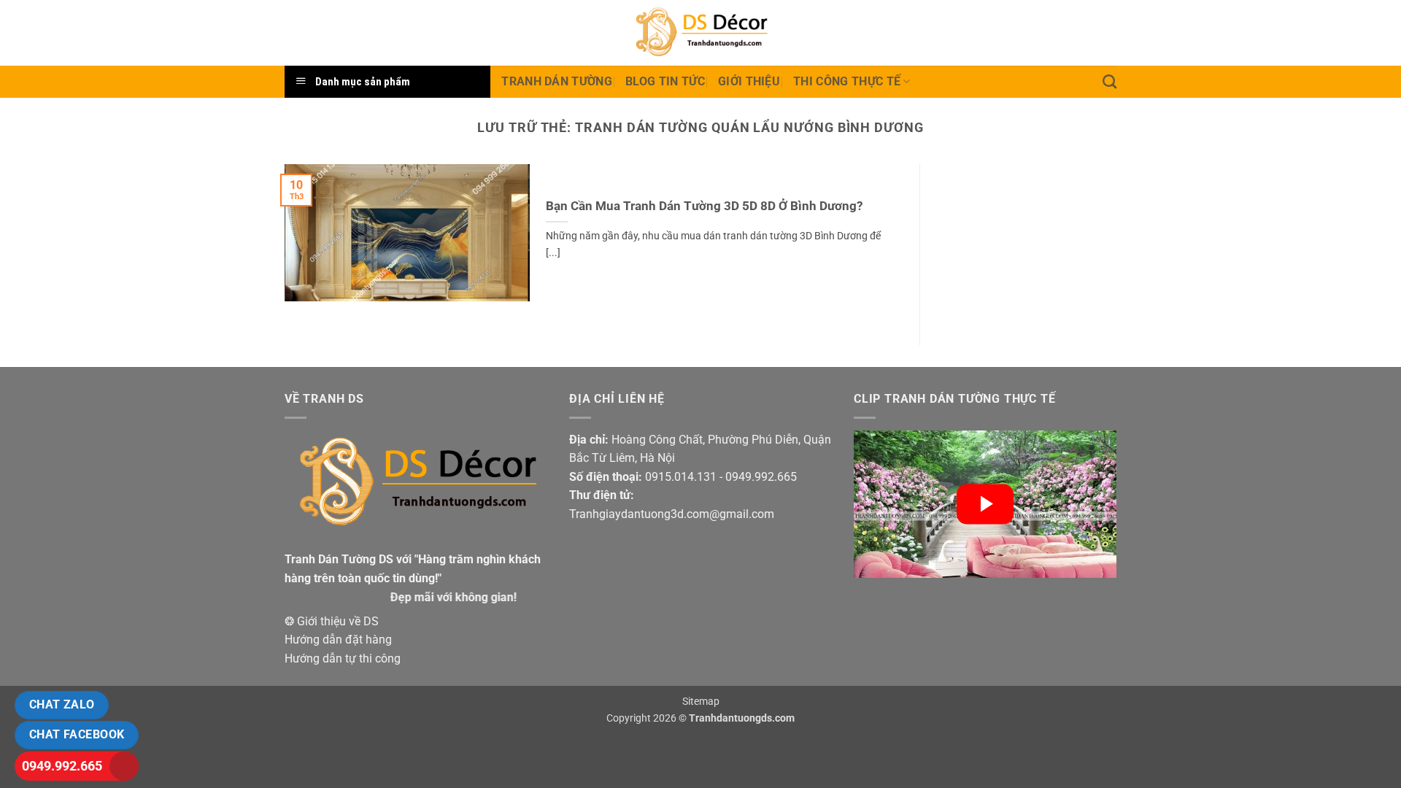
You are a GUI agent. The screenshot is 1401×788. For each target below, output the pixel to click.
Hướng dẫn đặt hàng (338, 639)
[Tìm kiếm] (1109, 81)
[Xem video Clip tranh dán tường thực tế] (985, 504)
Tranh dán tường (556, 81)
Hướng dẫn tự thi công (343, 658)
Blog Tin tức (665, 81)
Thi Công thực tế (846, 81)
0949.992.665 (62, 765)
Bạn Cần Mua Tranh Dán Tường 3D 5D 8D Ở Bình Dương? (704, 206)
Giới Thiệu (749, 81)
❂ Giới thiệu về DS (332, 621)
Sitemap (700, 701)
